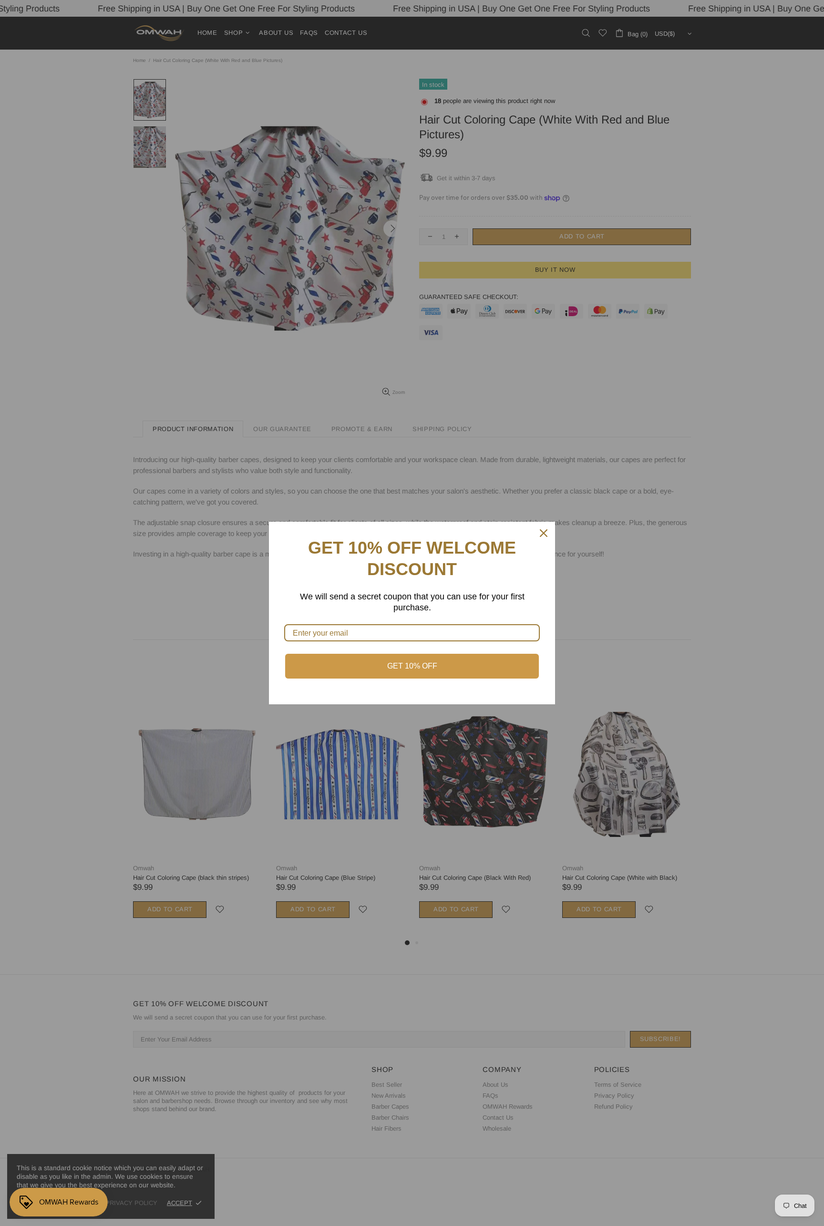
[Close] (543, 533)
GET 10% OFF (412, 666)
